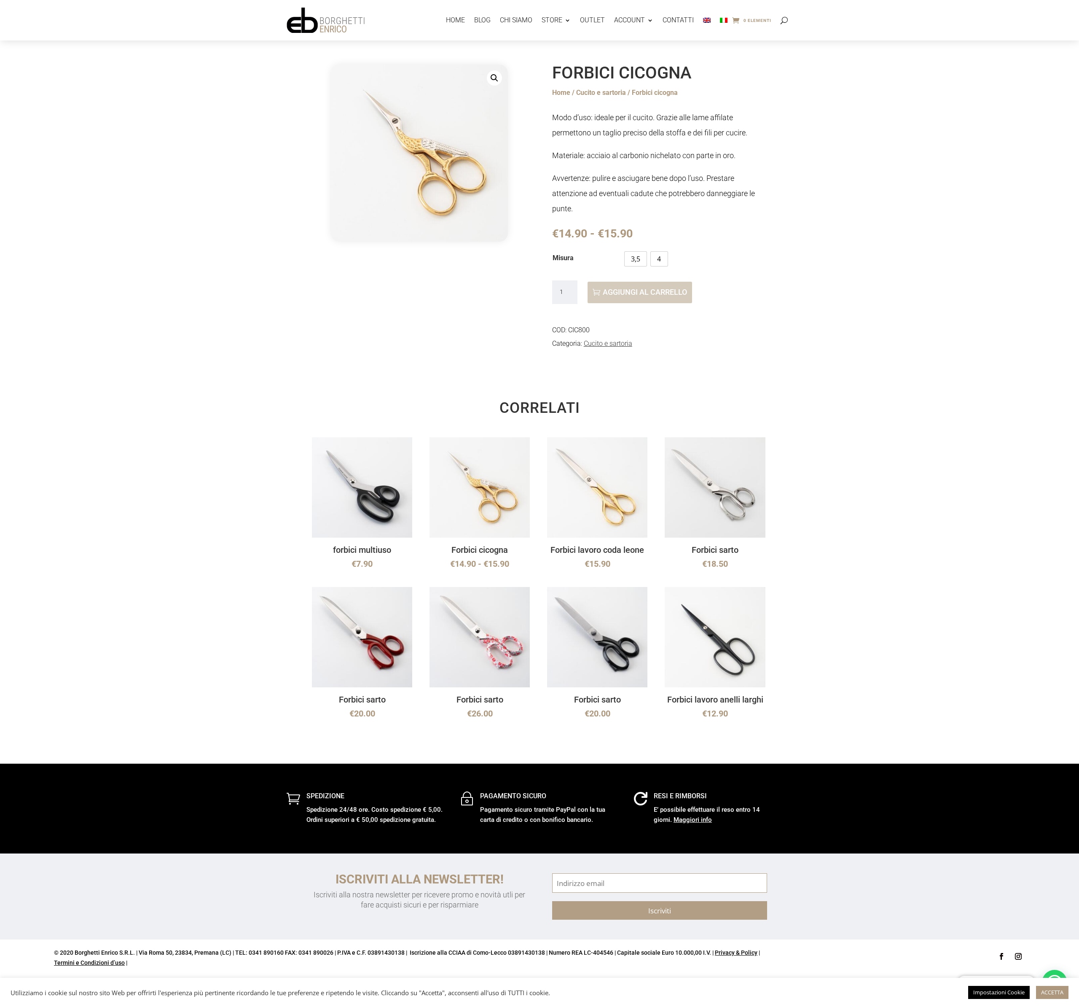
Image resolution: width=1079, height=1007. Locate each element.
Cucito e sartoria (601, 93)
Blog (482, 20)
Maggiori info (693, 820)
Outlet (592, 20)
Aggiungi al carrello (645, 292)
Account (629, 20)
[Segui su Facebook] (1001, 956)
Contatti (678, 20)
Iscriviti (659, 910)
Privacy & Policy (736, 952)
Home (455, 20)
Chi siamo (516, 20)
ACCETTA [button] (1052, 992)
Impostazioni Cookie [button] (999, 992)
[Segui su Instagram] (1018, 956)
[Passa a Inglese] (707, 20)
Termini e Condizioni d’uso (89, 962)
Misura (563, 258)
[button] (494, 78)
